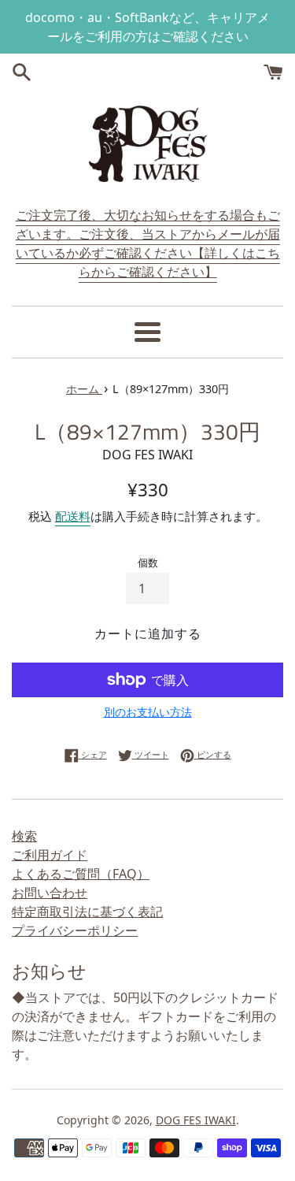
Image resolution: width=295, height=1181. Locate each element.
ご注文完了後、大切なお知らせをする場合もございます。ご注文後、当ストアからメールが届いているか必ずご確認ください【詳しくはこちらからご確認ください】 (148, 243)
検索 (24, 836)
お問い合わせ (49, 892)
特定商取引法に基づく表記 (87, 911)
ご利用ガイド (49, 854)
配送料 (72, 516)
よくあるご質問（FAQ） (80, 873)
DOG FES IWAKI (196, 1119)
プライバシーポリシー (75, 930)
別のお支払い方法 (148, 711)
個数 (148, 562)
